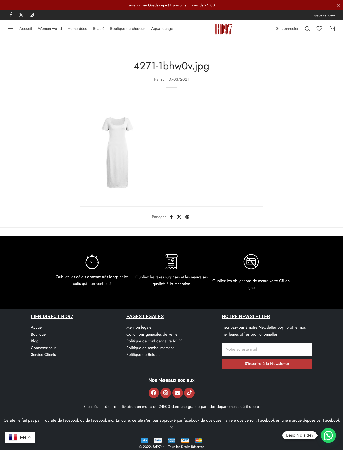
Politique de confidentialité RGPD (154, 341)
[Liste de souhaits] (319, 29)
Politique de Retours (143, 354)
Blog (35, 341)
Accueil (25, 28)
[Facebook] (11, 15)
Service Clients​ (43, 354)
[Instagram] (32, 15)
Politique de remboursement (150, 348)
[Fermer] (338, 5)
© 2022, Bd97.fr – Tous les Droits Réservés (171, 446)
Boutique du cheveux (127, 28)
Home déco (77, 28)
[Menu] (11, 28)
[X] (21, 15)
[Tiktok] (189, 393)
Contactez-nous (43, 348)
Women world (50, 28)
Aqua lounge (162, 28)
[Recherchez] (307, 29)
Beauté (98, 28)
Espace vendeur (323, 15)
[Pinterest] (187, 217)
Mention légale (138, 327)
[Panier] (332, 29)
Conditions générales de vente (151, 334)
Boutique (38, 334)
